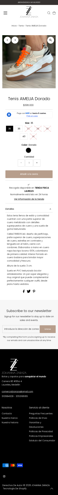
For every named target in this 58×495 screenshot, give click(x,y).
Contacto (7, 413)
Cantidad (29, 156)
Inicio (14, 25)
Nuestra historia (10, 422)
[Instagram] (4, 476)
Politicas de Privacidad (41, 431)
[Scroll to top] (52, 489)
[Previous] (7, 40)
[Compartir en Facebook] (24, 292)
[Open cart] (54, 13)
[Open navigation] (6, 13)
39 (47, 128)
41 (33, 136)
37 (28, 128)
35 (9, 128)
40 (23, 136)
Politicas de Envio (38, 418)
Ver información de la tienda (29, 199)
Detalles (9, 209)
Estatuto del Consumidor (42, 440)
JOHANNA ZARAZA (41, 485)
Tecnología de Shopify (14, 488)
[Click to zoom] (50, 40)
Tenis (21, 25)
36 (19, 128)
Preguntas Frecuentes (41, 413)
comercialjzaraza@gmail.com (17, 391)
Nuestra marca (9, 418)
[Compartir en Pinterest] (34, 292)
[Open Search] (48, 13)
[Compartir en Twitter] (29, 292)
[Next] (14, 40)
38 (38, 128)
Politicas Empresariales (41, 436)
